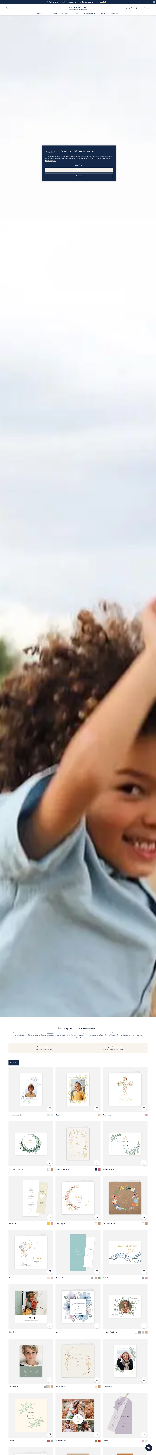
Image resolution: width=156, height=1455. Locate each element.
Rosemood (10, 17)
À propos (9, 8)
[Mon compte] (140, 8)
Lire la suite (78, 1037)
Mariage (64, 13)
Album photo (41, 13)
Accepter (78, 170)
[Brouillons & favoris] (144, 8)
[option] (48, 1115)
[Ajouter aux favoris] (50, 1108)
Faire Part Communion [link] (21, 17)
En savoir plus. (50, 161)
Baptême (75, 13)
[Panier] (148, 8)
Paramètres (78, 165)
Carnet (103, 13)
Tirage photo (115, 13)
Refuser (79, 176)
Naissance (54, 13)
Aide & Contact (131, 8)
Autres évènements (90, 13)
